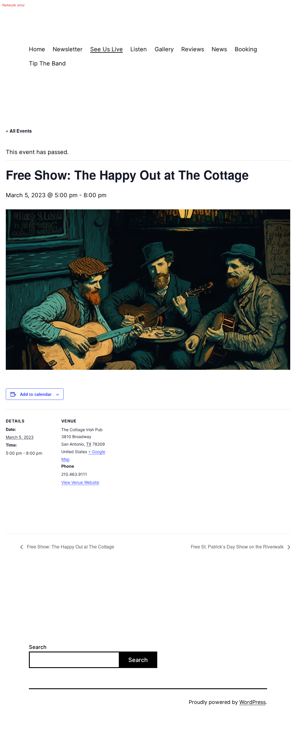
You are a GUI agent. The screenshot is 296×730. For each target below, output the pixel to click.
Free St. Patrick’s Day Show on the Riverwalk (238, 546)
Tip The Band (47, 63)
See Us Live (106, 49)
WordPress (252, 702)
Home (37, 49)
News (219, 49)
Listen (138, 49)
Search (38, 647)
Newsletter (67, 49)
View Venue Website (80, 482)
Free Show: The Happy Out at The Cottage (70, 546)
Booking (246, 49)
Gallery (164, 49)
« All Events (19, 130)
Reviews (192, 49)
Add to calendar (35, 394)
